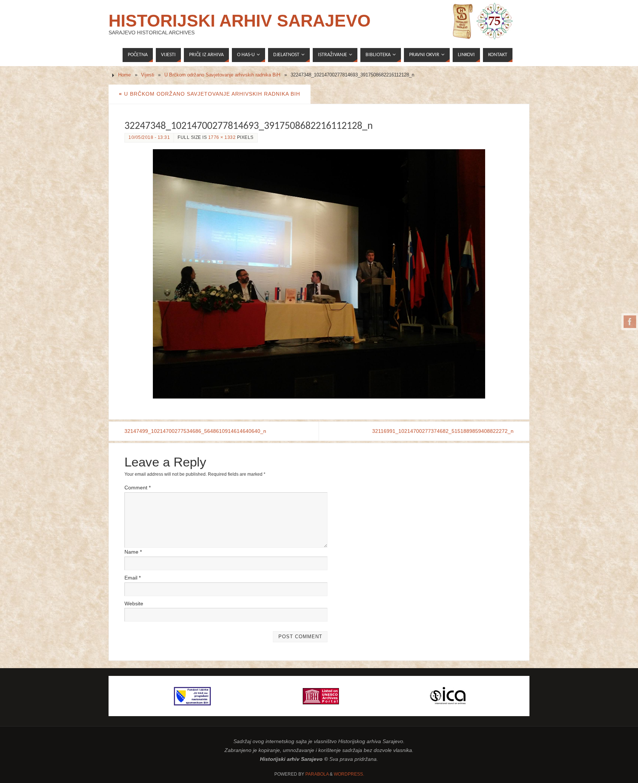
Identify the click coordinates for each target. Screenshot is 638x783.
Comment (137, 487)
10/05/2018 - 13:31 (149, 137)
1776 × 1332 (222, 137)
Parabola (317, 774)
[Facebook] (630, 321)
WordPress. (349, 774)
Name (133, 552)
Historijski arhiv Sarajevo (240, 21)
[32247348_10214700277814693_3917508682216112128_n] (319, 274)
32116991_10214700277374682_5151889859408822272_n (443, 431)
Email (132, 578)
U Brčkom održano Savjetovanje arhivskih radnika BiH (222, 75)
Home (124, 75)
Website (133, 603)
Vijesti (147, 75)
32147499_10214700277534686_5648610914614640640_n (195, 431)
